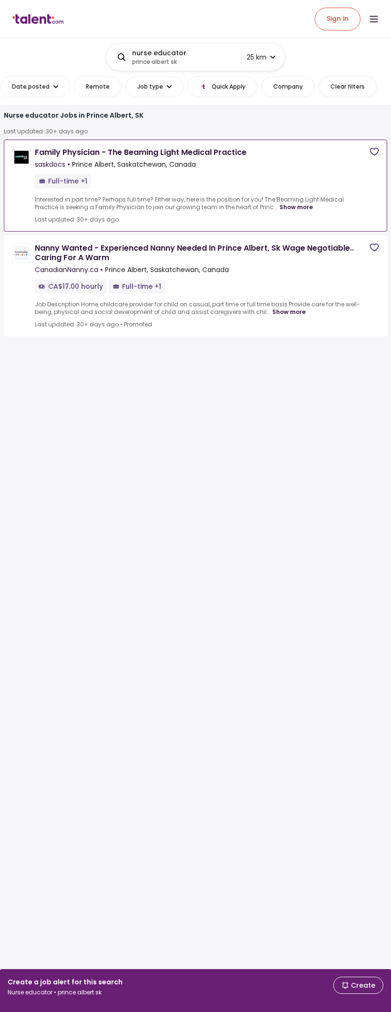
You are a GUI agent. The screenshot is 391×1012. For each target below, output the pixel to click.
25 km (257, 57)
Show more (296, 207)
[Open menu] (374, 19)
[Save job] (374, 152)
